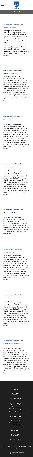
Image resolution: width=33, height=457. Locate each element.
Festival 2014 (7, 119)
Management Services (16, 423)
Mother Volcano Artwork (12, 343)
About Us (15, 394)
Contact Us (15, 435)
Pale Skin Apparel (9, 166)
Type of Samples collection (16, 411)
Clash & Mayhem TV (9, 212)
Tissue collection (16, 405)
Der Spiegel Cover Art (10, 73)
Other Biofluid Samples (16, 409)
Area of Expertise (16, 421)
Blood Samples (16, 407)
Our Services (15, 416)
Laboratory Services (16, 425)
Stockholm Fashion (10, 27)
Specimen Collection (16, 403)
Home (15, 389)
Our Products (15, 398)
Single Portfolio (9, 252)
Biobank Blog (19, 24)
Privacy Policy (15, 439)
